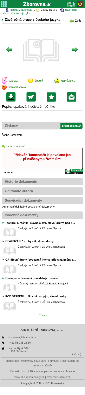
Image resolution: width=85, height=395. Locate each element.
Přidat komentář (15, 146)
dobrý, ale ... (68, 80)
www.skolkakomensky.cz (29, 377)
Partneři (15, 371)
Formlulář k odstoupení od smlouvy (43, 371)
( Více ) (76, 354)
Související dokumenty (23, 200)
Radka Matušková (20, 9)
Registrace (12, 360)
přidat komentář (71, 126)
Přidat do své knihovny (52, 97)
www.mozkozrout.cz (59, 377)
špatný (39, 80)
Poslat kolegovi (32, 97)
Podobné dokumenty (21, 215)
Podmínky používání (33, 360)
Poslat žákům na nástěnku (72, 97)
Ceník (48, 365)
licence (70, 371)
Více (44, 315)
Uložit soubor (12, 97)
